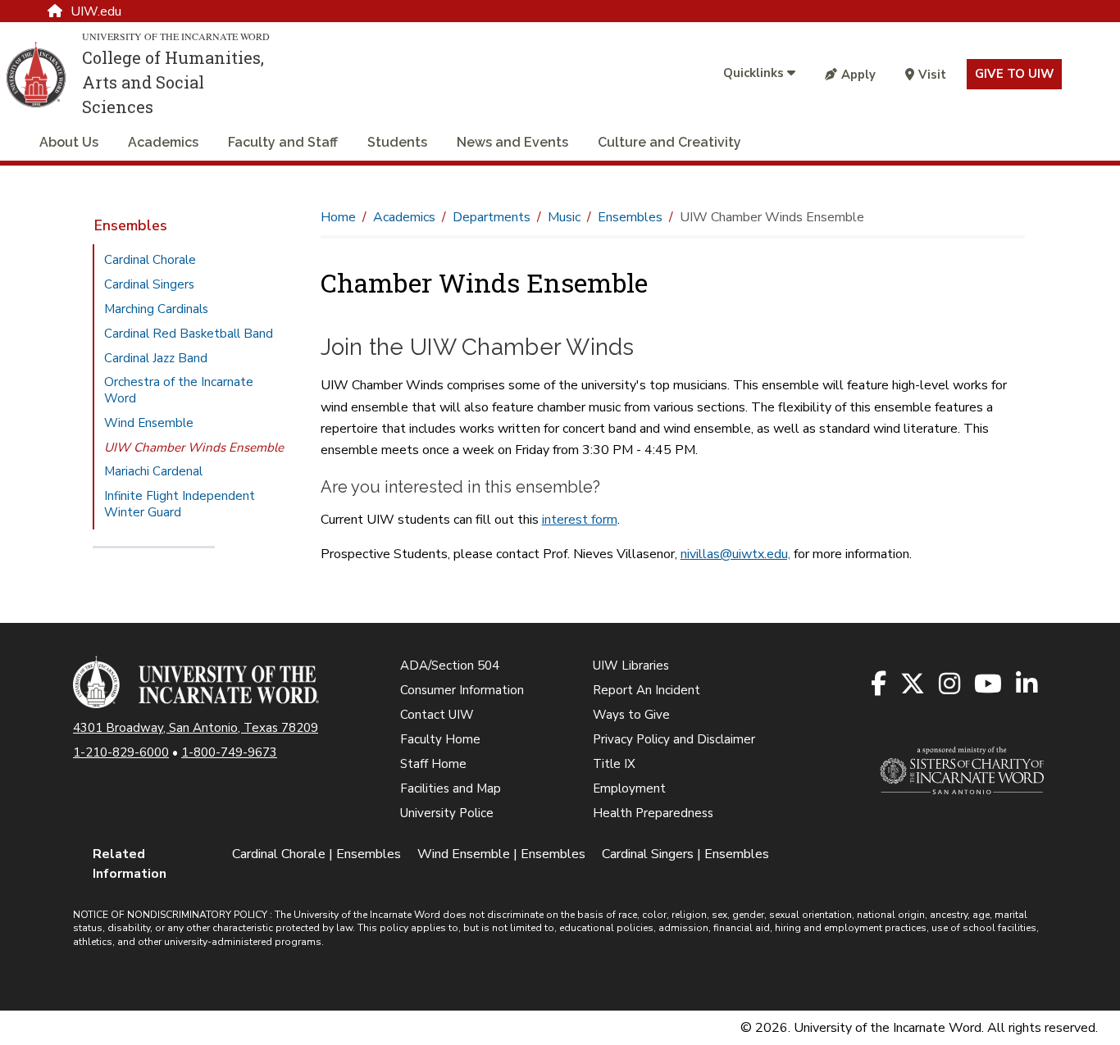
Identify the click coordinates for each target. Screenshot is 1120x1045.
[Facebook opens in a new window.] (880, 684)
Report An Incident (646, 690)
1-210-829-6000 (121, 752)
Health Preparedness (653, 813)
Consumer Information (462, 690)
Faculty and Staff (283, 142)
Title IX (614, 764)
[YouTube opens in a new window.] (989, 684)
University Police (447, 813)
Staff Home (433, 764)
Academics (163, 142)
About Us (68, 142)
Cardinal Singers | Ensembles (685, 854)
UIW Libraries (631, 665)
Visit (932, 74)
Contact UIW (437, 715)
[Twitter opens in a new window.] (913, 684)
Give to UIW (1014, 74)
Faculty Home (440, 739)
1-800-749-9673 (229, 752)
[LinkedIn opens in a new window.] (1028, 684)
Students (397, 142)
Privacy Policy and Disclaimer (674, 739)
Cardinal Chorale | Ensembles (316, 854)
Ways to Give (631, 715)
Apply (858, 74)
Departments (491, 217)
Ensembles (130, 225)
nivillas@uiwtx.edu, (735, 554)
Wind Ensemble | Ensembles (501, 854)
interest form (579, 520)
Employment (629, 788)
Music (564, 217)
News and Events (512, 142)
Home (338, 217)
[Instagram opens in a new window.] (951, 684)
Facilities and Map (450, 788)
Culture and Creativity (669, 142)
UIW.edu (96, 11)
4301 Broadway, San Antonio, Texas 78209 (195, 728)
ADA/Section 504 (449, 665)
